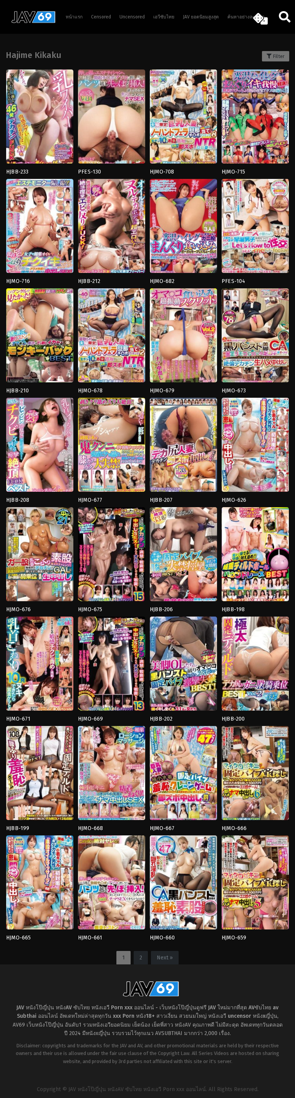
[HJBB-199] (39, 775)
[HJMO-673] (255, 337)
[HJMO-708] (183, 119)
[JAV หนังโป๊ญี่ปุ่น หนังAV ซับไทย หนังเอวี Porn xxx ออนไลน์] (31, 21)
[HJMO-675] (111, 556)
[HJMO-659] (255, 884)
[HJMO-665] (39, 884)
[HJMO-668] (111, 775)
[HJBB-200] (255, 666)
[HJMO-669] (111, 666)
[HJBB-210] (39, 337)
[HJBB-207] (183, 447)
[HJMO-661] (111, 884)
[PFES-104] (255, 228)
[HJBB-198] (255, 556)
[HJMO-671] (39, 666)
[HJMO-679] (183, 337)
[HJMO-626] (255, 447)
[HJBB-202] (183, 666)
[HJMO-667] (183, 775)
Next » (165, 957)
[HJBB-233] (39, 119)
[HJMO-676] (39, 556)
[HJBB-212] (111, 228)
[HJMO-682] (183, 228)
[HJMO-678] (111, 337)
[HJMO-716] (39, 228)
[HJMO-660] (183, 884)
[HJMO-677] (111, 447)
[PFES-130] (111, 119)
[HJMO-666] (255, 775)
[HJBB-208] (39, 447)
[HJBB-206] (183, 556)
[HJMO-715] (255, 119)
